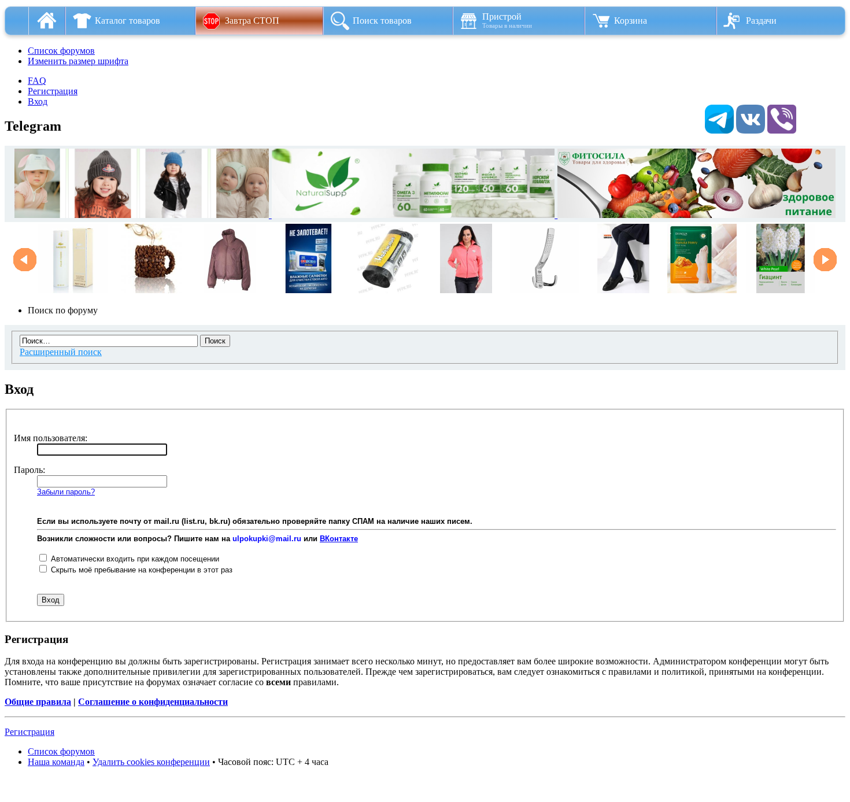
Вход (37, 101)
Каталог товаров (127, 20)
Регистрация (52, 91)
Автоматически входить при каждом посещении (134, 559)
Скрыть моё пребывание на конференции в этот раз (140, 570)
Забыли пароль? (66, 491)
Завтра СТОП (252, 20)
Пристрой (507, 20)
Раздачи (761, 20)
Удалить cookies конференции (151, 762)
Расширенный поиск (61, 352)
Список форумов (61, 51)
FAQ (37, 81)
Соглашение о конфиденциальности (153, 702)
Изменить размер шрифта (78, 61)
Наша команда (56, 762)
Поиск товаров (382, 20)
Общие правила (38, 702)
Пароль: (29, 470)
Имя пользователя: (50, 438)
